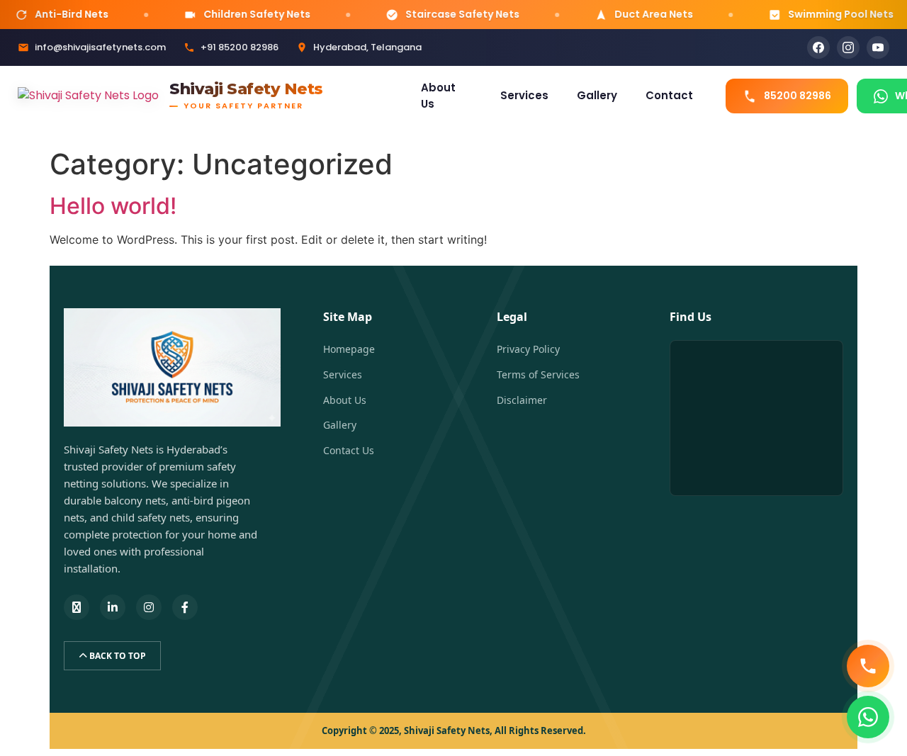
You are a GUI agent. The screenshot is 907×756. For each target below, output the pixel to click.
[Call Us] (868, 666)
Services (524, 95)
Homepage (349, 349)
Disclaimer (522, 400)
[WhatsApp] (868, 717)
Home (375, 95)
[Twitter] (76, 607)
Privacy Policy (528, 349)
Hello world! (113, 206)
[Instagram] (848, 47)
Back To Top (116, 656)
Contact (669, 95)
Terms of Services (538, 374)
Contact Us (348, 450)
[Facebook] (818, 47)
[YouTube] (878, 47)
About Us (438, 95)
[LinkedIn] (112, 607)
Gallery (597, 95)
